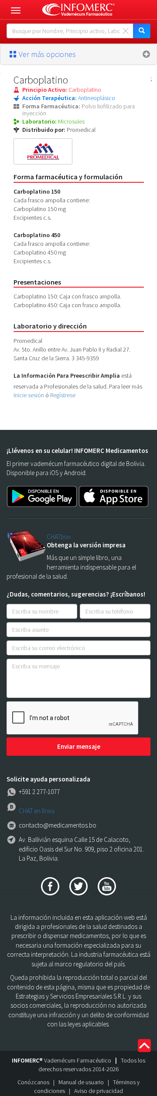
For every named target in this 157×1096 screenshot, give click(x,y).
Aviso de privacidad (98, 1091)
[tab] (78, 54)
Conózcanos (33, 1082)
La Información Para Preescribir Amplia (67, 375)
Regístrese (62, 395)
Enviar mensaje (78, 746)
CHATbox (59, 537)
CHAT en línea (37, 811)
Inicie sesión (29, 395)
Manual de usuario (81, 1082)
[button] (78, 54)
